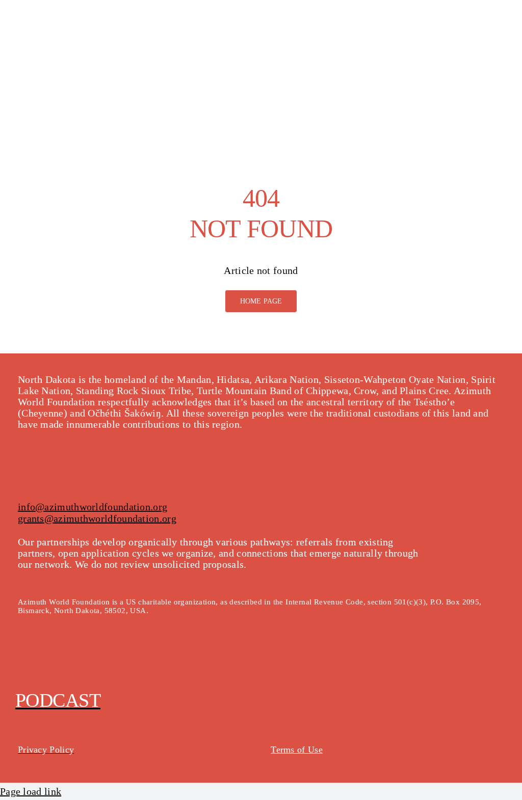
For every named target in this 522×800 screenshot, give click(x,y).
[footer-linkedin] (89, 658)
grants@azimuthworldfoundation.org (97, 518)
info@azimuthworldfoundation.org (92, 506)
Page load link (30, 791)
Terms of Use (297, 749)
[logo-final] (51, 15)
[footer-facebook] (23, 658)
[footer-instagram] (45, 658)
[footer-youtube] (67, 658)
